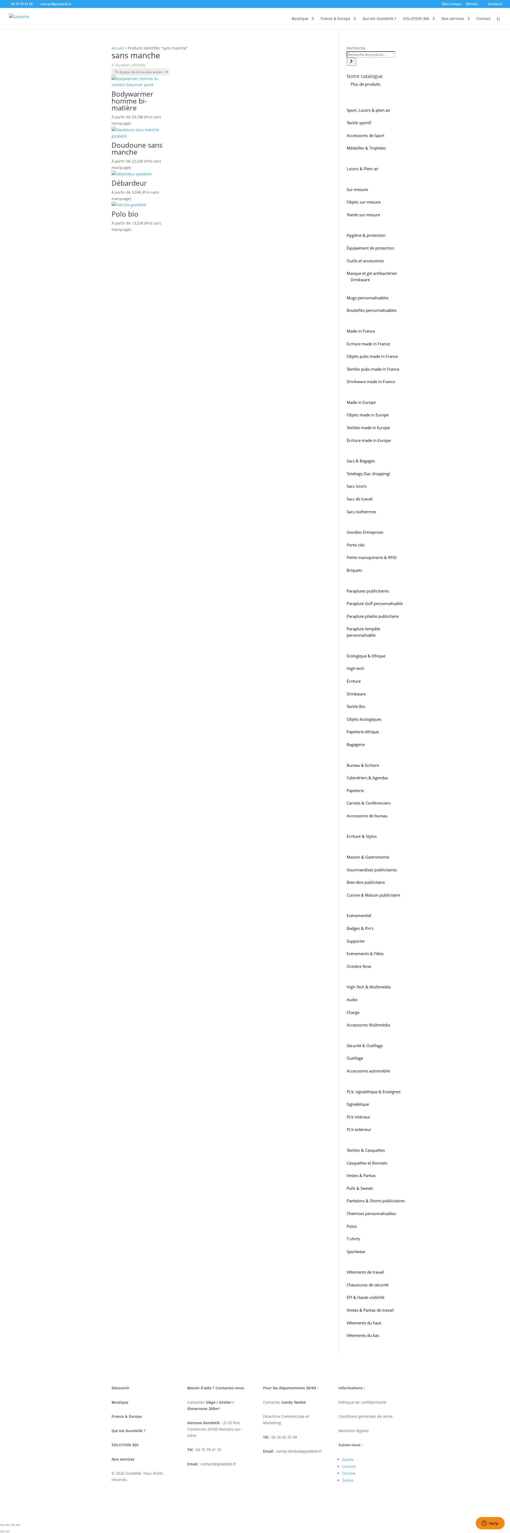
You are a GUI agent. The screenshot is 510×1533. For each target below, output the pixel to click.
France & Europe (335, 19)
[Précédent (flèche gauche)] (2, 1531)
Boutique (300, 19)
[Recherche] (351, 62)
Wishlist (472, 4)
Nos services (452, 19)
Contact (484, 19)
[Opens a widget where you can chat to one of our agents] (490, 1523)
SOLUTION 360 (416, 19)
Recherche (356, 48)
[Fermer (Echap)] (18, 1525)
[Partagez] (13, 1525)
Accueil (118, 48)
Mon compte (451, 4)
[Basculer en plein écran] (7, 1525)
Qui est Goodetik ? (379, 19)
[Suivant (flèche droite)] (7, 1531)
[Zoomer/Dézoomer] (2, 1525)
